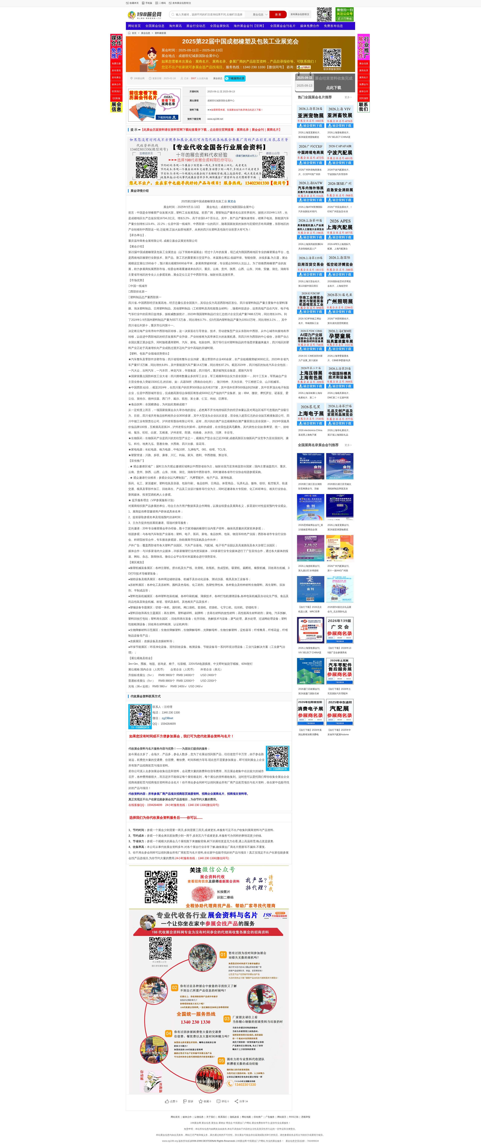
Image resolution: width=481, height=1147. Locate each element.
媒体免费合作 (309, 25)
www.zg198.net (215, 119)
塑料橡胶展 (160, 33)
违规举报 (305, 1117)
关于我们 (210, 1117)
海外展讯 (175, 25)
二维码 (162, 3)
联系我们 (222, 1117)
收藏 (207, 1101)
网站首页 (134, 25)
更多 (348, 97)
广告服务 (270, 1117)
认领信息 (198, 1117)
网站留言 (281, 1117)
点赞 (173, 1101)
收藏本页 (134, 3)
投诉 (190, 1101)
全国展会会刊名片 (283, 25)
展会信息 (145, 33)
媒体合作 (187, 1117)
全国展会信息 (155, 25)
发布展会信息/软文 (181, 3)
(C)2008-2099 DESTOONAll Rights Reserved (211, 1141)
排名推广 (258, 1117)
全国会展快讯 (219, 25)
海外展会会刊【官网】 (250, 25)
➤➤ (235, 109)
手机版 (148, 3)
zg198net (167, 718)
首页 (134, 33)
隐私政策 (234, 1117)
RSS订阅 (293, 1117)
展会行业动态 (196, 25)
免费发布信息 (333, 25)
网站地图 (246, 1117)
